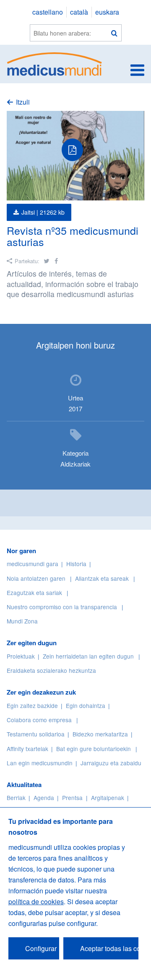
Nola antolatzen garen (36, 578)
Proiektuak (21, 656)
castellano (47, 12)
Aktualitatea (24, 784)
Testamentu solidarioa (36, 734)
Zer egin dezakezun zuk (41, 692)
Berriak (16, 797)
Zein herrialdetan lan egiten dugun (88, 656)
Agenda (44, 797)
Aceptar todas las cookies (109, 948)
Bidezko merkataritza (100, 734)
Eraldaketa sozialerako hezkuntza (51, 670)
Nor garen (21, 550)
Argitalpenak (107, 797)
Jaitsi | (43, 212)
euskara (107, 12)
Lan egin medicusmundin (40, 763)
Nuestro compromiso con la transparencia (62, 607)
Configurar (41, 948)
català (79, 12)
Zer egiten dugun (32, 642)
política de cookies (36, 901)
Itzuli (23, 102)
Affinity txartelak (27, 748)
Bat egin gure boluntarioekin (93, 748)
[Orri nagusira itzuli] (55, 63)
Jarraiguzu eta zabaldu (111, 763)
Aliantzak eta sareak (102, 578)
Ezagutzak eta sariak (34, 592)
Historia (76, 563)
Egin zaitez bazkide (32, 705)
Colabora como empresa (39, 720)
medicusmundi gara (32, 563)
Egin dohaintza (85, 705)
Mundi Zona (22, 621)
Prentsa (72, 797)
